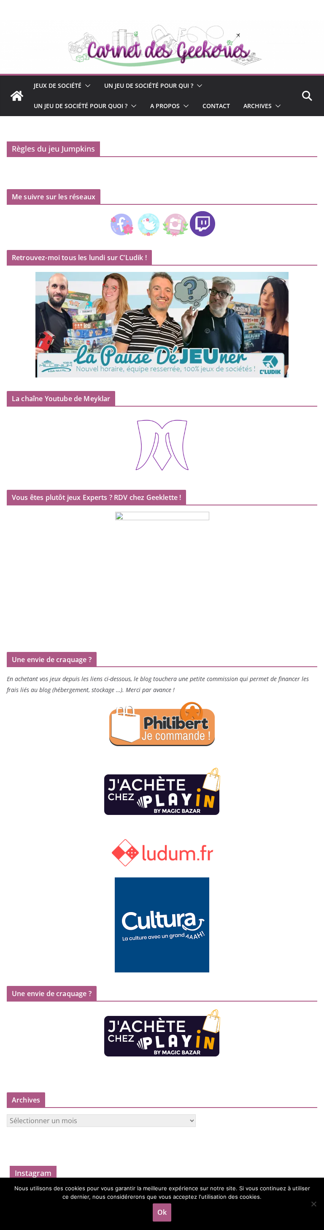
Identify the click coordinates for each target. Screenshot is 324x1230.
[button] (86, 86)
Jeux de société (57, 85)
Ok (162, 1212)
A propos (165, 106)
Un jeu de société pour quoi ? (80, 106)
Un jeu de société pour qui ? (148, 85)
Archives (257, 106)
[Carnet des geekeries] (162, 26)
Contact (216, 106)
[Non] (313, 1204)
